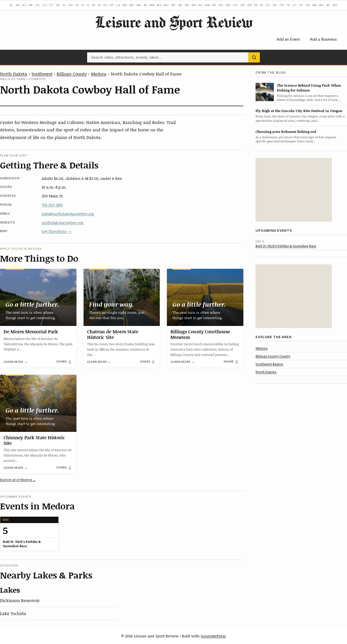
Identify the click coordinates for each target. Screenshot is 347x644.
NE (181, 5)
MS (159, 5)
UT (295, 5)
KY (112, 5)
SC (268, 5)
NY (214, 5)
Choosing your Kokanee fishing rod (286, 131)
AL (11, 5)
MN (152, 5)
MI (145, 5)
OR (249, 5)
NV (187, 5)
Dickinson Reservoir (20, 600)
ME (125, 5)
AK (18, 5)
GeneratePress (213, 636)
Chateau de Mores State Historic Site (112, 334)
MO (166, 5)
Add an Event (288, 39)
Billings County (72, 74)
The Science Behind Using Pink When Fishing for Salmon (309, 87)
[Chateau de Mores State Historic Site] (122, 297)
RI (261, 5)
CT (51, 5)
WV (321, 5)
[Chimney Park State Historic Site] (38, 403)
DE (58, 5)
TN (281, 5)
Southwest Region (269, 364)
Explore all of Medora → (18, 480)
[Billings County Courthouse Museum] (205, 297)
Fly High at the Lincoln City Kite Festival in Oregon (299, 110)
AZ (24, 5)
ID (82, 5)
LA (118, 5)
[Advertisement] (294, 190)
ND (228, 5)
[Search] (254, 57)
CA (37, 5)
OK (242, 5)
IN (94, 5)
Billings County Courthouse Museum (200, 334)
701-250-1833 (52, 205)
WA (314, 5)
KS (105, 5)
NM (207, 5)
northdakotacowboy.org (62, 222)
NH (194, 5)
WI (328, 5)
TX (288, 5)
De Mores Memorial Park (31, 331)
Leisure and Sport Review (173, 22)
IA (99, 5)
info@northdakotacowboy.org (68, 213)
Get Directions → (56, 231)
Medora (98, 74)
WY (335, 5)
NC (221, 5)
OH (235, 5)
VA (308, 5)
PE (256, 5)
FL (64, 5)
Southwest (41, 74)
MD (131, 5)
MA (139, 5)
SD (275, 5)
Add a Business (323, 39)
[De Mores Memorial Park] (38, 297)
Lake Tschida (13, 613)
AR (31, 5)
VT (301, 5)
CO (44, 5)
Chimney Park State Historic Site (34, 440)
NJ (200, 5)
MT (173, 5)
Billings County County (273, 356)
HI (77, 5)
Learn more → (15, 362)
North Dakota (13, 74)
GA (71, 5)
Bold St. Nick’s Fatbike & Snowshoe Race (286, 245)
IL (88, 5)
